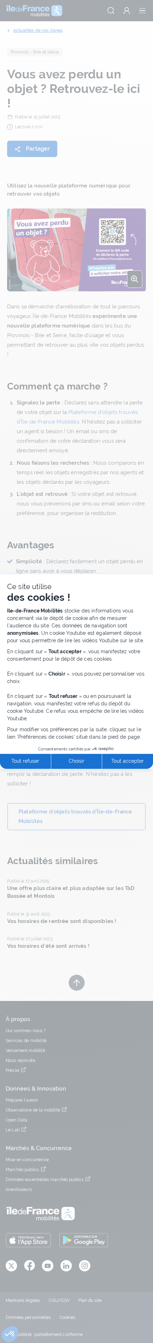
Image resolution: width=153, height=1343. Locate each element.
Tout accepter (127, 761)
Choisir (76, 761)
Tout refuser (25, 761)
